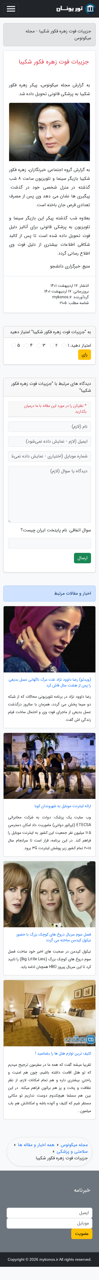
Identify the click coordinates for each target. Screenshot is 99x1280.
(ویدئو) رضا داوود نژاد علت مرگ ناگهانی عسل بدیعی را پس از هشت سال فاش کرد (50, 682)
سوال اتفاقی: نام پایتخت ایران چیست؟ (56, 530)
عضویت (82, 1233)
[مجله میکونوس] (75, 8)
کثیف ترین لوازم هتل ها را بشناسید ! (63, 1053)
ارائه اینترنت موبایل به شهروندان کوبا (63, 806)
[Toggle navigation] (11, 8)
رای (84, 354)
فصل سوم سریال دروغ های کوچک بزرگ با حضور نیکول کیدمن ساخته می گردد (53, 937)
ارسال (82, 558)
